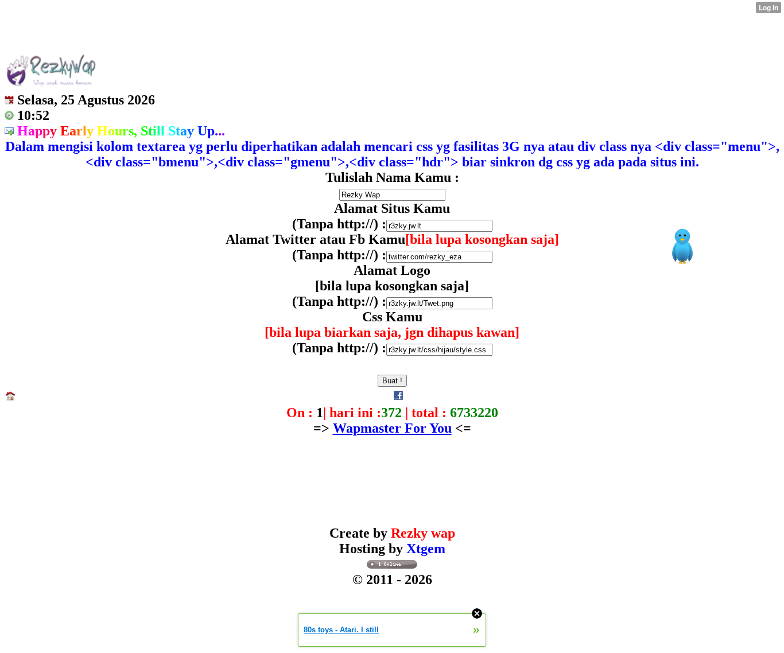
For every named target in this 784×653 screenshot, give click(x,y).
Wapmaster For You (392, 428)
